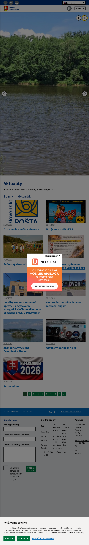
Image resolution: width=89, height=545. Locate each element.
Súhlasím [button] (9, 538)
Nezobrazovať (52, 255)
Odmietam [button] (23, 538)
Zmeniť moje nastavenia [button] (43, 538)
